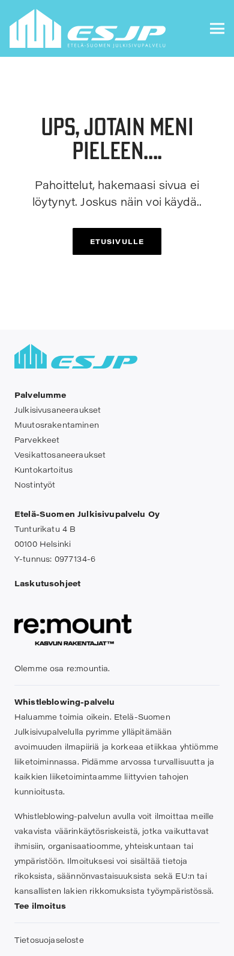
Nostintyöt (35, 484)
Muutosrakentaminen (56, 424)
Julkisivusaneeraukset (57, 409)
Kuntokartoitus (43, 469)
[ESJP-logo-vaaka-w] (88, 28)
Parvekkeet (37, 439)
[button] (217, 29)
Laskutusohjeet (47, 583)
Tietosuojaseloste (49, 939)
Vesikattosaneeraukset (60, 454)
